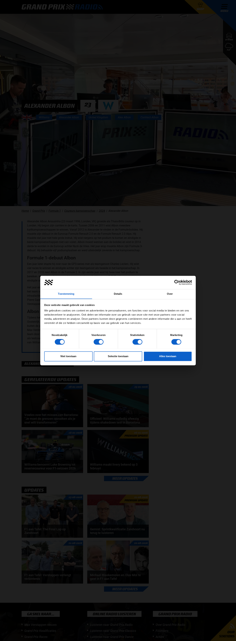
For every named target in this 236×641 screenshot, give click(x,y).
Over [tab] (170, 293)
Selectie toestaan (118, 356)
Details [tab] (118, 293)
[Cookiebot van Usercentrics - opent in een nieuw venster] (177, 282)
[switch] (98, 342)
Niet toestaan (68, 356)
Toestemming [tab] (66, 293)
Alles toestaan (167, 356)
